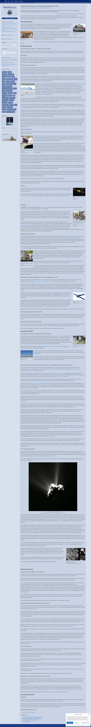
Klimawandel (9, 86)
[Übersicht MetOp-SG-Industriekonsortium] (28, 88)
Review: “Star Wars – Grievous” (7, 62)
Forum (12, 1)
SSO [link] (72, 563)
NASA (4, 95)
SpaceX (4, 107)
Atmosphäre (11, 74)
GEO (3, 83)
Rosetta (75, 131)
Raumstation (5, 100)
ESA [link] (22, 95)
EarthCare (44, 207)
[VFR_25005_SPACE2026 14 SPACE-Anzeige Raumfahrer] (9, 121)
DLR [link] (51, 171)
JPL (14, 83)
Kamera (4, 86)
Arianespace (5, 74)
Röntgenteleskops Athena (66, 294)
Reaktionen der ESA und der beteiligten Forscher (38, 383)
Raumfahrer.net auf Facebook (8, 35)
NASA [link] (50, 409)
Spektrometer (9, 107)
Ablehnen (77, 722)
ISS (11, 83)
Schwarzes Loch (5, 104)
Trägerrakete (10, 109)
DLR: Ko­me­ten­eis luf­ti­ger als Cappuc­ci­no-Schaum (32, 718)
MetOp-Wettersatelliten (70, 236)
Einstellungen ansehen (85, 722)
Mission (82, 451)
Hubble (7, 83)
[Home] (6, 1)
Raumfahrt (27, 7)
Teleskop (4, 109)
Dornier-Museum (58, 336)
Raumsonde (12, 98)
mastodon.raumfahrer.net (7, 38)
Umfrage (56, 678)
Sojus (16, 104)
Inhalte (8, 1)
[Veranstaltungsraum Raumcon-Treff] (27, 34)
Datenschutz (12, 18)
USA (15, 109)
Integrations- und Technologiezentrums (43, 281)
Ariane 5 (9, 72)
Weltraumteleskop (10, 111)
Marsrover (4, 93)
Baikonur (4, 76)
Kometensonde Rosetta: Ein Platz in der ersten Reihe (33, 717)
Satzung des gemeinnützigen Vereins (61, 376)
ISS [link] (71, 653)
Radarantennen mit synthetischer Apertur (52, 346)
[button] (89, 714)
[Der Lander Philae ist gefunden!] (75, 554)
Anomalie (4, 72)
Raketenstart (5, 98)
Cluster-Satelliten (42, 188)
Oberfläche (9, 95)
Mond (15, 93)
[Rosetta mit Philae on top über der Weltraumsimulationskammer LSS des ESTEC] (27, 142)
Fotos (13, 81)
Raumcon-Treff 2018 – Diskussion (29, 712)
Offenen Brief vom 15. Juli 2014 (57, 373)
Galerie (16, 1)
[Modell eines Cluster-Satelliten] (79, 192)
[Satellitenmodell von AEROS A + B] (79, 340)
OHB (14, 95)
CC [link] (26, 265)
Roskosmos (11, 100)
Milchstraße (10, 93)
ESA (15, 79)
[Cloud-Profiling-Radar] (79, 215)
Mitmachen (20, 1)
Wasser (4, 111)
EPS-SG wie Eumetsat (81, 83)
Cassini (9, 76)
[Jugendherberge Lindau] (79, 28)
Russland (4, 102)
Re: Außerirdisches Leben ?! (6, 26)
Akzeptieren (70, 722)
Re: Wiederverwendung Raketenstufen (8, 31)
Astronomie (23, 7)
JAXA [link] (61, 223)
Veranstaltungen (33, 7)
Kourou (15, 88)
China (13, 76)
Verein (38, 7)
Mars (4, 90)
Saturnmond (10, 102)
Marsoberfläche (9, 90)
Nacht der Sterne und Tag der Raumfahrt (30, 719)
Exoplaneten (8, 81)
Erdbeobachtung (9, 79)
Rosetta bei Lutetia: (26, 721)
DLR (3, 79)
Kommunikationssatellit (7, 88)
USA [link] (68, 253)
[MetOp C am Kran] (27, 255)
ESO (3, 81)
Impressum (7, 18)
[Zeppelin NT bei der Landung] (27, 353)
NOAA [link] (75, 246)
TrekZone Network (6, 57)
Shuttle (11, 104)
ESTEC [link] (31, 150)
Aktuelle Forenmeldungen (8, 21)
